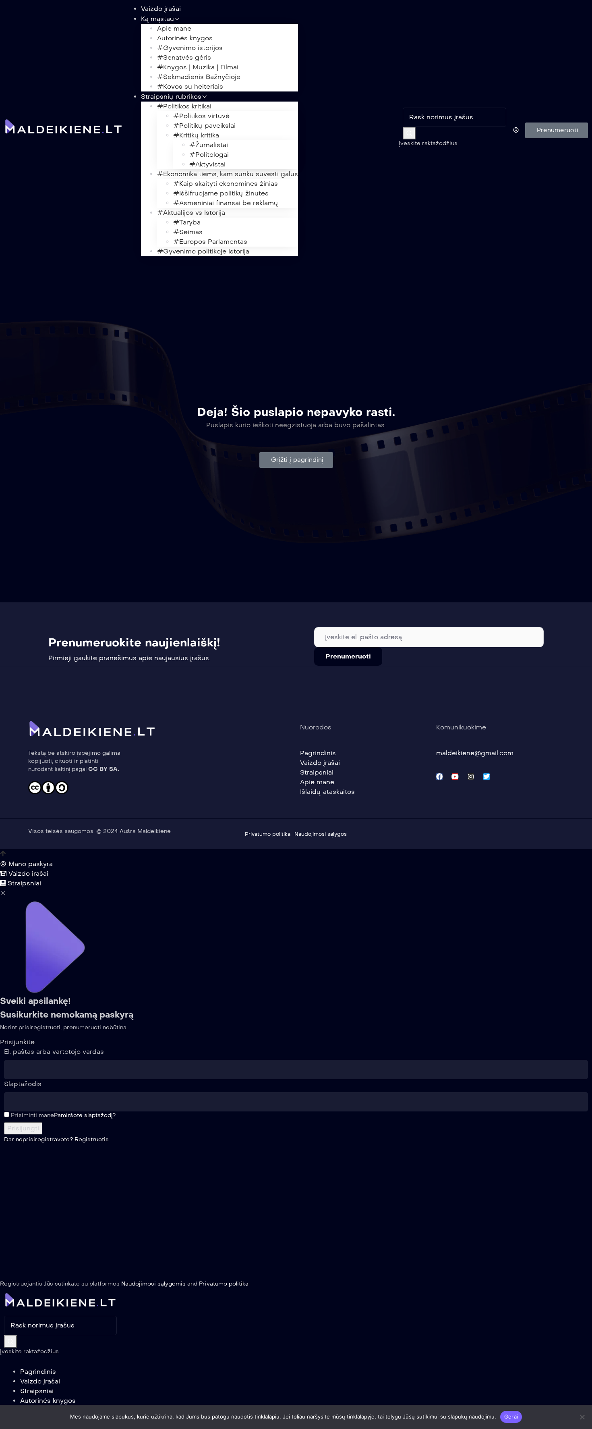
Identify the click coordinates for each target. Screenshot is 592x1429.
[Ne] (582, 1417)
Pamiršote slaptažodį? (85, 1115)
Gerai (511, 1416)
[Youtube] (455, 776)
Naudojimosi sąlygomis (153, 1283)
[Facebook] (439, 776)
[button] (556, 130)
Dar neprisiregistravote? (56, 1139)
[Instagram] (471, 776)
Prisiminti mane (31, 1115)
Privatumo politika (223, 1283)
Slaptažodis (22, 1084)
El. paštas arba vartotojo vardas (54, 1051)
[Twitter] (486, 776)
